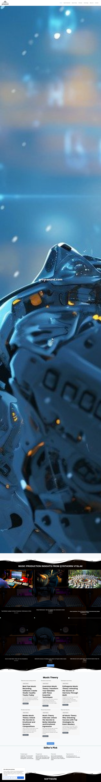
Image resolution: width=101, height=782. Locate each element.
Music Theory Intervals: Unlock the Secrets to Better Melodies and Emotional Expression (50, 721)
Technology (86, 2)
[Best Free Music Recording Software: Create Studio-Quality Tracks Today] (28, 680)
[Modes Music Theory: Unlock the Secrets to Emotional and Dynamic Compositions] (25, 709)
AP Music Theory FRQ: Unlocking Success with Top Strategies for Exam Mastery (69, 719)
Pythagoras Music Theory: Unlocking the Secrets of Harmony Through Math (70, 690)
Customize (6, 777)
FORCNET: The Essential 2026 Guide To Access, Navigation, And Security (27, 757)
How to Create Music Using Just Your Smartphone (16, 658)
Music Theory (74, 2)
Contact (96, 2)
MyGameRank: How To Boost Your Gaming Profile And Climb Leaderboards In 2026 (43, 757)
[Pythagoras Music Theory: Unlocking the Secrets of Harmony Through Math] (66, 680)
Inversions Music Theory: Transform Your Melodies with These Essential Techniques (50, 691)
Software (80, 2)
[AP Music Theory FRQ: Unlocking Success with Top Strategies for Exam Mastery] (65, 709)
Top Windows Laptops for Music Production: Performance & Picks (16, 611)
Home (61, 2)
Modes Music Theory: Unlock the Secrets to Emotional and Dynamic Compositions (29, 721)
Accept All (20, 777)
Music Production (67, 2)
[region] (13, 774)
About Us (91, 2)
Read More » (85, 614)
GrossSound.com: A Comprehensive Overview (73, 756)
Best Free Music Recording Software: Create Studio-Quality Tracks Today (30, 690)
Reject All (14, 777)
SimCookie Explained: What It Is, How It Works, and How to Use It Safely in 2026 (58, 757)
